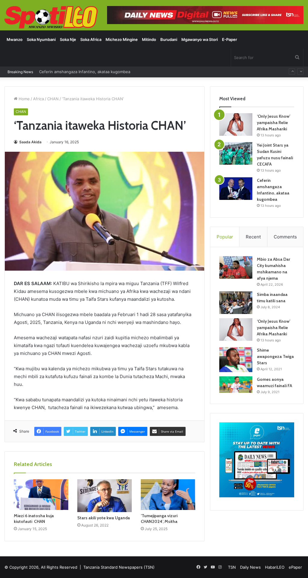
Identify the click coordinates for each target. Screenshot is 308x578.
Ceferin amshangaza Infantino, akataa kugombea (84, 68)
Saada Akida (30, 142)
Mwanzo (15, 39)
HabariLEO (275, 567)
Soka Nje (68, 39)
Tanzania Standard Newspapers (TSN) (119, 567)
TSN (232, 567)
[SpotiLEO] (51, 18)
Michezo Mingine (122, 39)
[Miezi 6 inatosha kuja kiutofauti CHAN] (41, 494)
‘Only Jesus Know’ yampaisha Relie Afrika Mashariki (273, 122)
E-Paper (229, 39)
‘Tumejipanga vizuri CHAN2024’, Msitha (159, 518)
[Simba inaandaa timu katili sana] (235, 302)
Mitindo (149, 39)
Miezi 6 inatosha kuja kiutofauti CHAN (34, 518)
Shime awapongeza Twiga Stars (275, 356)
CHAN (53, 98)
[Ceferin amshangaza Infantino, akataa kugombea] (235, 188)
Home (23, 98)
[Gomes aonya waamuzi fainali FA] (235, 384)
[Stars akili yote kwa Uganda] (104, 495)
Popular (225, 237)
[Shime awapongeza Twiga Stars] (235, 359)
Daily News (250, 567)
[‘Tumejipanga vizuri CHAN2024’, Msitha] (168, 494)
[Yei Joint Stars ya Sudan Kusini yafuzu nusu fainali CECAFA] (235, 153)
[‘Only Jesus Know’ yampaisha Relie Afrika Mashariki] (235, 124)
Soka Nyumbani (41, 39)
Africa (38, 98)
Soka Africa (90, 39)
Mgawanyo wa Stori (199, 39)
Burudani (168, 39)
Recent (253, 237)
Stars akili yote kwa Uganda (103, 518)
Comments (285, 237)
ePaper (295, 567)
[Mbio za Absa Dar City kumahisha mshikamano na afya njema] (235, 267)
